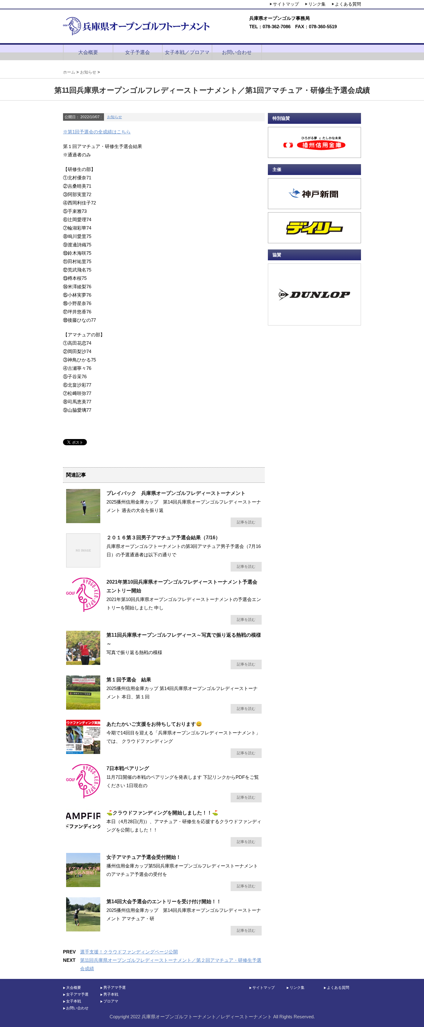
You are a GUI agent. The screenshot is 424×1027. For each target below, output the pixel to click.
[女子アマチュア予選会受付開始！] (83, 884)
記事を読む (246, 522)
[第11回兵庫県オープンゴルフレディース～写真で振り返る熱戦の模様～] (83, 662)
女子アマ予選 (77, 994)
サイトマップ (286, 4)
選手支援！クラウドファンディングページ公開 (129, 951)
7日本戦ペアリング (127, 768)
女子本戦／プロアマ (187, 52)
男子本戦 (110, 994)
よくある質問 (348, 4)
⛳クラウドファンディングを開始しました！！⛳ (162, 812)
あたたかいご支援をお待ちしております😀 (154, 724)
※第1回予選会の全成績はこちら (97, 131)
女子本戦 (73, 1001)
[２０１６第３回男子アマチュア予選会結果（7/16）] (83, 565)
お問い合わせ (237, 52)
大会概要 (88, 52)
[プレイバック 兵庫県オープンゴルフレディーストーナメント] (83, 520)
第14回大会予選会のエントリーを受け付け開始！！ (163, 901)
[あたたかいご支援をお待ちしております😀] (83, 751)
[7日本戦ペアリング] (83, 795)
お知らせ (114, 117)
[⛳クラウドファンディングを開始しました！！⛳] (83, 830)
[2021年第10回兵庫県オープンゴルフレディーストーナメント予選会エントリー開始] (83, 609)
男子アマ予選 (114, 987)
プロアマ (110, 1001)
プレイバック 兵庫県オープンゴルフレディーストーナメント (176, 493)
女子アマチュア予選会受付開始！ (143, 857)
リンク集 (317, 4)
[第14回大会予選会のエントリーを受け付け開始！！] (83, 928)
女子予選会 (137, 52)
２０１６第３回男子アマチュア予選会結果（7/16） (163, 537)
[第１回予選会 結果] (83, 707)
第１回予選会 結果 (128, 679)
